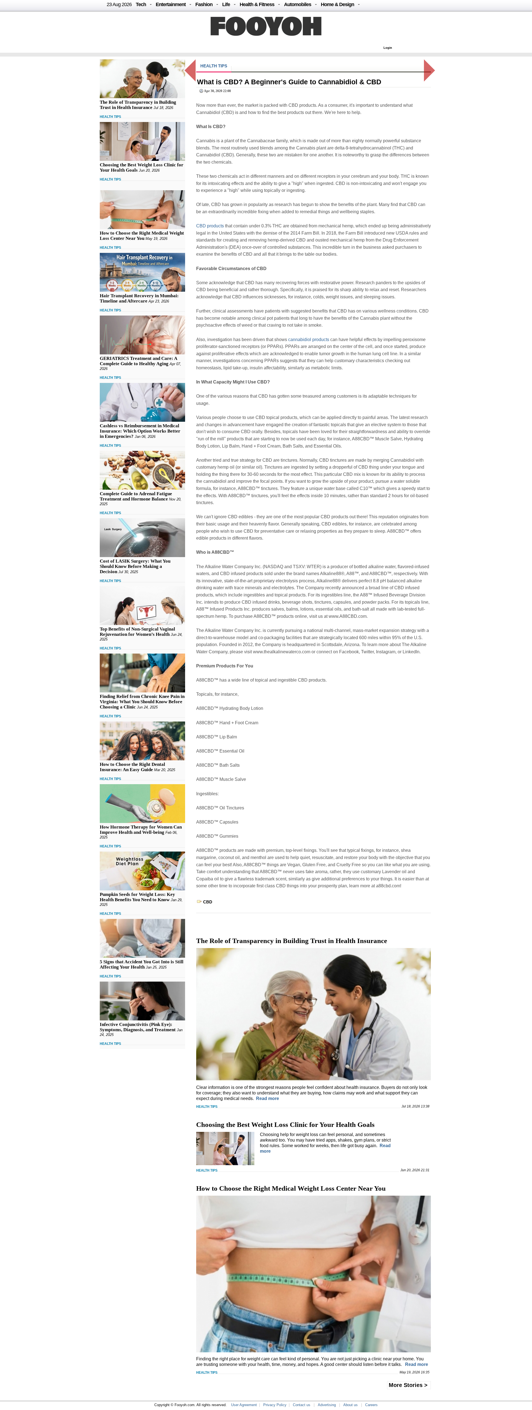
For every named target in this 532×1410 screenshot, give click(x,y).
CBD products (210, 225)
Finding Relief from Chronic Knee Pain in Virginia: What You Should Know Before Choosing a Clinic (142, 702)
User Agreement (244, 1405)
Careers (371, 1405)
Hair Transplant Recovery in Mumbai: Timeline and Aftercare (139, 298)
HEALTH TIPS (110, 117)
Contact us (301, 1405)
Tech (141, 4)
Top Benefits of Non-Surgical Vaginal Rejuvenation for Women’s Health (137, 631)
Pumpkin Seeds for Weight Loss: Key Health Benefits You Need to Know (137, 897)
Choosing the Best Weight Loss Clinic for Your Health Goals (285, 1124)
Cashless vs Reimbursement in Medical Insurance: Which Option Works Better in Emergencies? (140, 431)
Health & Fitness (257, 4)
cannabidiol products (308, 339)
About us (350, 1405)
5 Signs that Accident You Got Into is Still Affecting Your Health (141, 964)
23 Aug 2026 (119, 4)
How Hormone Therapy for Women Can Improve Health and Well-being (141, 829)
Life (226, 4)
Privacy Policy (275, 1405)
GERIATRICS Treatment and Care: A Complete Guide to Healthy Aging (138, 361)
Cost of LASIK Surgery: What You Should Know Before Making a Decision (135, 566)
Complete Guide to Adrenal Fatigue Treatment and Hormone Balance (136, 496)
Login (387, 47)
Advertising (327, 1405)
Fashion (204, 4)
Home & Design (337, 4)
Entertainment (171, 4)
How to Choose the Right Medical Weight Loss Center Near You (142, 235)
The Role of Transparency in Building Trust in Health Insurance (138, 105)
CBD (207, 902)
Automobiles (297, 4)
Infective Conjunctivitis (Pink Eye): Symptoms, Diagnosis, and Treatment (138, 1027)
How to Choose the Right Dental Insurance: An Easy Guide (132, 767)
